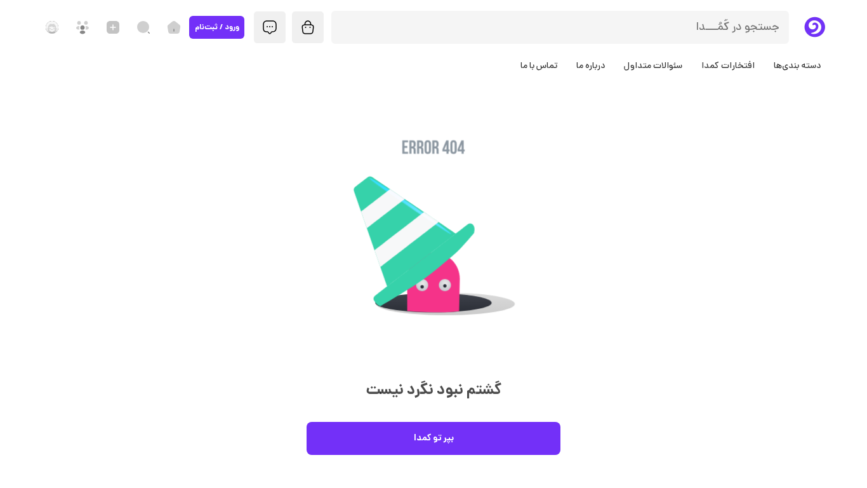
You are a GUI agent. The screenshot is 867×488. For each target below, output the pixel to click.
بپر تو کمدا (434, 438)
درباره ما (590, 66)
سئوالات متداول (653, 66)
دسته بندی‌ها (797, 66)
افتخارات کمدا (728, 66)
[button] (433, 249)
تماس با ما (538, 66)
